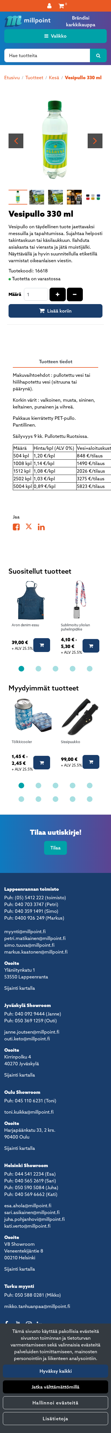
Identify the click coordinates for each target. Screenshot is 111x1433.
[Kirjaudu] (50, 5)
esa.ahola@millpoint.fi (27, 1205)
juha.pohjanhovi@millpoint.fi (34, 1219)
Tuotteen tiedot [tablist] (55, 361)
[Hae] (98, 55)
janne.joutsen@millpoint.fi (31, 1032)
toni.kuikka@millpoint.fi (29, 1112)
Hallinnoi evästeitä (55, 1403)
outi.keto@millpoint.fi (27, 1039)
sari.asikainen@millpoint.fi (31, 1212)
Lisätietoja (55, 1418)
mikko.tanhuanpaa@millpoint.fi (37, 1306)
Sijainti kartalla (19, 988)
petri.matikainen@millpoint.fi (34, 938)
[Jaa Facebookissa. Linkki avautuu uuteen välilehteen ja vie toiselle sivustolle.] (19, 528)
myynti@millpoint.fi (25, 931)
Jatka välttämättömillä (55, 1387)
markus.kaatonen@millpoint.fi (35, 952)
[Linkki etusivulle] (27, 21)
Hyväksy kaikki (56, 1371)
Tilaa (55, 848)
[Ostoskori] (61, 5)
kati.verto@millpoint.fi (27, 1226)
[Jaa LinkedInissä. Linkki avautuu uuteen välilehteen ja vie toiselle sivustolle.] (43, 528)
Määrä (15, 294)
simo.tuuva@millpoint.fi (29, 945)
